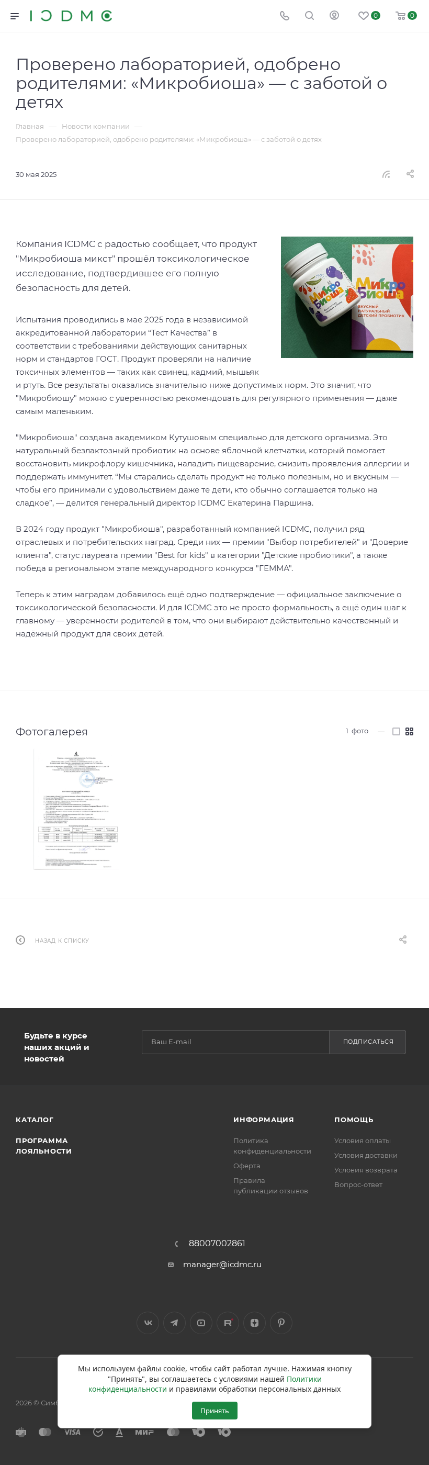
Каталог (35, 1119)
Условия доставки (366, 1155)
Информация (264, 1119)
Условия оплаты (362, 1140)
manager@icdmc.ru (222, 1264)
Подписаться (368, 1041)
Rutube (228, 1323)
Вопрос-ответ (358, 1184)
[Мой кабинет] (334, 16)
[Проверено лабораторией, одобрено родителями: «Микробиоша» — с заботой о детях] (347, 297)
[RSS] (386, 174)
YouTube (201, 1323)
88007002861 (217, 1243)
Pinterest (281, 1323)
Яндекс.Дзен (254, 1323)
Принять (214, 1410)
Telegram (174, 1323)
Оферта (247, 1165)
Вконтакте (148, 1323)
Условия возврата (366, 1170)
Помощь (354, 1119)
